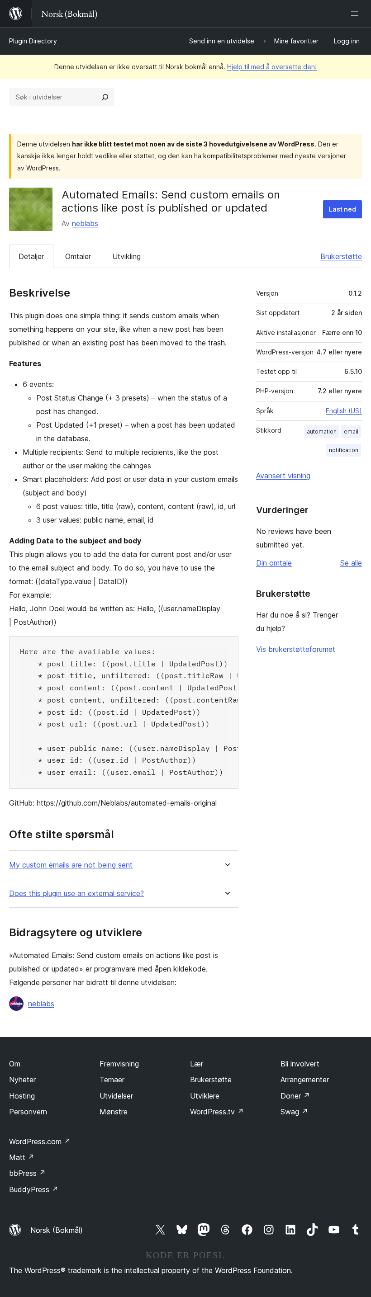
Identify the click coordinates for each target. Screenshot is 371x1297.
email (351, 431)
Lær (196, 1063)
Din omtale (274, 562)
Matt (21, 1157)
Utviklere (204, 1095)
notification (343, 450)
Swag (294, 1111)
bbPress (27, 1173)
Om (14, 1063)
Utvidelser (116, 1095)
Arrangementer (305, 1079)
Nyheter (22, 1079)
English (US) (344, 411)
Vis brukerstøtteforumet (295, 649)
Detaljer (31, 256)
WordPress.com (40, 1141)
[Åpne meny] (356, 13)
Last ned (342, 209)
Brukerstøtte (341, 256)
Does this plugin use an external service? (76, 893)
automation (322, 431)
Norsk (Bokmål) (56, 1230)
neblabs (85, 223)
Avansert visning (283, 475)
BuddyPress (33, 1189)
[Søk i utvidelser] (105, 97)
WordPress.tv (217, 1111)
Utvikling (126, 256)
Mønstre (114, 1111)
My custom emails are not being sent (71, 865)
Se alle (351, 562)
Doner (295, 1095)
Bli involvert (300, 1063)
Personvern (28, 1111)
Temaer (112, 1079)
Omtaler (78, 256)
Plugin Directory (33, 41)
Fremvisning (119, 1063)
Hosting (22, 1095)
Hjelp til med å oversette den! (272, 67)
